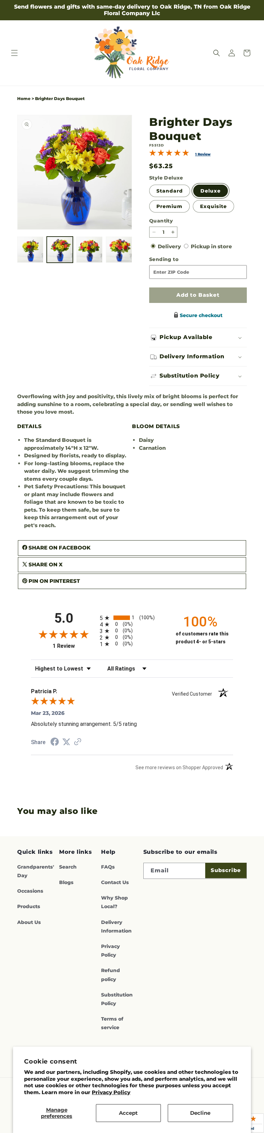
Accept (128, 1113)
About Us (29, 922)
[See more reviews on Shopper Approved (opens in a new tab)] (77, 742)
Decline (200, 1113)
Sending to (174, 259)
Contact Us (115, 882)
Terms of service (112, 1023)
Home (24, 98)
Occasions (30, 891)
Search (68, 867)
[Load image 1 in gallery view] (30, 250)
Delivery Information (116, 926)
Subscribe (226, 870)
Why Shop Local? (114, 902)
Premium (169, 206)
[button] (14, 53)
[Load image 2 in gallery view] (60, 250)
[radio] (132, 617)
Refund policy (110, 974)
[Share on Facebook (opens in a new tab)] (55, 742)
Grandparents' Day (35, 871)
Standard (169, 191)
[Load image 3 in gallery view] (89, 250)
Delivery (170, 246)
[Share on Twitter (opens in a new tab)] (66, 742)
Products (28, 906)
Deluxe (210, 191)
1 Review (203, 154)
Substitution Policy (117, 999)
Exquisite (213, 206)
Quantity (161, 221)
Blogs (66, 882)
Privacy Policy (111, 1092)
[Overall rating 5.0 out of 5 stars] (169, 154)
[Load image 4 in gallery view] (119, 250)
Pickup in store (211, 246)
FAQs (108, 867)
